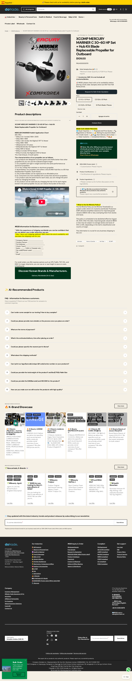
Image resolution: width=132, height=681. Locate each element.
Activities (8, 596)
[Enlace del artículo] (15, 435)
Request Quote (18, 674)
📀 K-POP (35, 569)
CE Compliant (102, 561)
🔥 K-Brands (36, 576)
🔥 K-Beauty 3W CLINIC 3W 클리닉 (94, 430)
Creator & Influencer (74, 561)
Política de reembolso (52, 653)
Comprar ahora (96, 123)
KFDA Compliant (103, 564)
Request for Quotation (75, 552)
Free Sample (71, 550)
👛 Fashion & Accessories (40, 566)
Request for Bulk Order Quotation (96, 92)
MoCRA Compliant (103, 554)
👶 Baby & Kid (36, 557)
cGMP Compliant (103, 552)
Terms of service (122, 554)
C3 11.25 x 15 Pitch (85, 106)
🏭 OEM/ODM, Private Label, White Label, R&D (46, 581)
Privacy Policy (121, 552)
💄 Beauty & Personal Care (40, 550)
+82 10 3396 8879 (122, 21)
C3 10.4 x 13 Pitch (102, 100)
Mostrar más (81, 109)
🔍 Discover (35, 583)
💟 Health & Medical (38, 552)
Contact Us (8, 608)
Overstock (71, 559)
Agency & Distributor (74, 566)
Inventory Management (12, 592)
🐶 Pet (34, 571)
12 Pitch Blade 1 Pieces (104, 106)
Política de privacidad (66, 653)
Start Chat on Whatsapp (89, 155)
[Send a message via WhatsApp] (128, 669)
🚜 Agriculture (36, 573)
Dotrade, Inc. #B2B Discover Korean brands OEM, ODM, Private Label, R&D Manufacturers (14, 553)
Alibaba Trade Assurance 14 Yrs (14, 594)
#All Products (15, 31)
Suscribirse (120, 638)
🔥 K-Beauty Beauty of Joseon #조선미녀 (117, 430)
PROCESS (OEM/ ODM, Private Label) (79, 554)
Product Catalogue (73, 557)
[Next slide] (69, 103)
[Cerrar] (25, 660)
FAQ (118, 550)
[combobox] (66, 9)
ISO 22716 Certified (103, 550)
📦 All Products (36, 547)
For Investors (9, 601)
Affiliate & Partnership (12, 599)
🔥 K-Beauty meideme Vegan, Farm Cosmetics (55, 430)
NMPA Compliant (103, 557)
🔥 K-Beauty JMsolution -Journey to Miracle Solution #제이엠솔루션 (14, 431)
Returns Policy (121, 557)
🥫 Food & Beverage (38, 554)
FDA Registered (102, 547)
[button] (120, 9)
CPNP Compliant (103, 559)
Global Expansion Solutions (13, 603)
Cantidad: (79, 112)
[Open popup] (97, 69)
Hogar (6, 31)
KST (10, 562)
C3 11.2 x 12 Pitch (85, 100)
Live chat (120, 547)
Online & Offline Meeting (75, 564)
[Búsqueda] (93, 9)
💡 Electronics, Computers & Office (43, 564)
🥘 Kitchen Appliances (39, 561)
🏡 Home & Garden (37, 559)
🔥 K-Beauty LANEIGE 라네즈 (34, 430)
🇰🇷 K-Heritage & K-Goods (40, 578)
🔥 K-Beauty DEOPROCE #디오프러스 (76, 430)
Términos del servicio (79, 653)
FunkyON (8, 606)
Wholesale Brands (73, 547)
